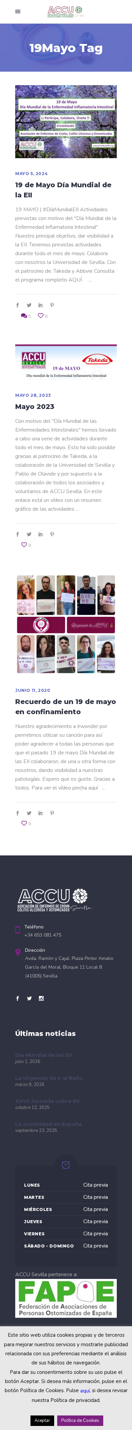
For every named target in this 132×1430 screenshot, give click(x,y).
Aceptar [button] (42, 1420)
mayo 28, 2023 (33, 395)
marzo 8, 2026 (29, 1085)
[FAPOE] (66, 1316)
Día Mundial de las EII (43, 1055)
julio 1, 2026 (27, 1062)
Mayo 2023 (34, 407)
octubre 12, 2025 (32, 1108)
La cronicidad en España (48, 1124)
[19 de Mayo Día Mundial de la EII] (66, 121)
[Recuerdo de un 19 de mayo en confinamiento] (66, 624)
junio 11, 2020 (32, 690)
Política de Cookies (80, 1420)
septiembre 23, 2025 (36, 1131)
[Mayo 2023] (66, 362)
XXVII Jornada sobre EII (47, 1101)
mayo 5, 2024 (31, 173)
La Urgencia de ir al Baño (49, 1078)
